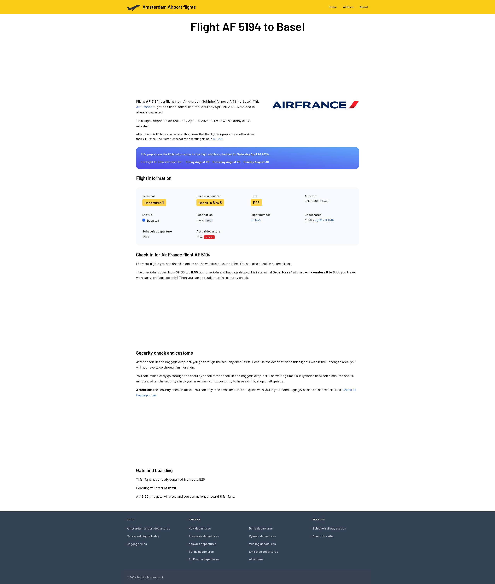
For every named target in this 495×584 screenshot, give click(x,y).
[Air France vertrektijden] (315, 120)
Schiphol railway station (329, 528)
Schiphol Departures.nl (150, 577)
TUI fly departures (201, 551)
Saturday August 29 (226, 162)
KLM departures (200, 528)
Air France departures (204, 559)
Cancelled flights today (143, 536)
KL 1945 (256, 220)
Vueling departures (262, 544)
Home (333, 7)
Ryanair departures (262, 536)
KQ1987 (319, 220)
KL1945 (217, 138)
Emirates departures (263, 551)
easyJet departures (202, 544)
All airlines (256, 559)
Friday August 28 (197, 162)
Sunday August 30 (256, 162)
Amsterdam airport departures (148, 528)
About (364, 7)
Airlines (348, 7)
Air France (144, 107)
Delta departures (261, 528)
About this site (322, 536)
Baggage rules (137, 544)
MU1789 (329, 220)
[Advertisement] (247, 65)
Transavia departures (204, 536)
